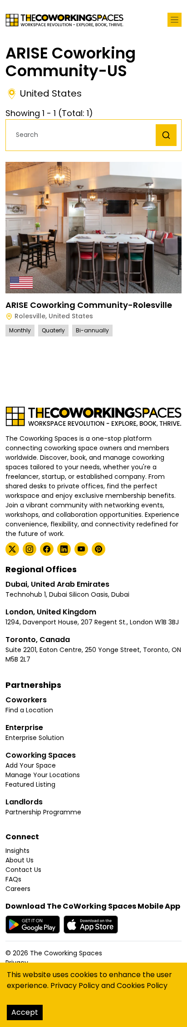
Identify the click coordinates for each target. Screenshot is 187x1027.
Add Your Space (30, 765)
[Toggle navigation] (174, 20)
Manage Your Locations (42, 774)
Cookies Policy (142, 985)
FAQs (13, 879)
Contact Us (23, 869)
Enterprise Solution (34, 737)
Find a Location (29, 710)
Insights (17, 850)
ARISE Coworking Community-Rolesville (88, 305)
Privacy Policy (74, 985)
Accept (24, 1012)
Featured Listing (30, 784)
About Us (19, 860)
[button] (83, 135)
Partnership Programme (43, 812)
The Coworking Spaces (66, 953)
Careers (17, 888)
